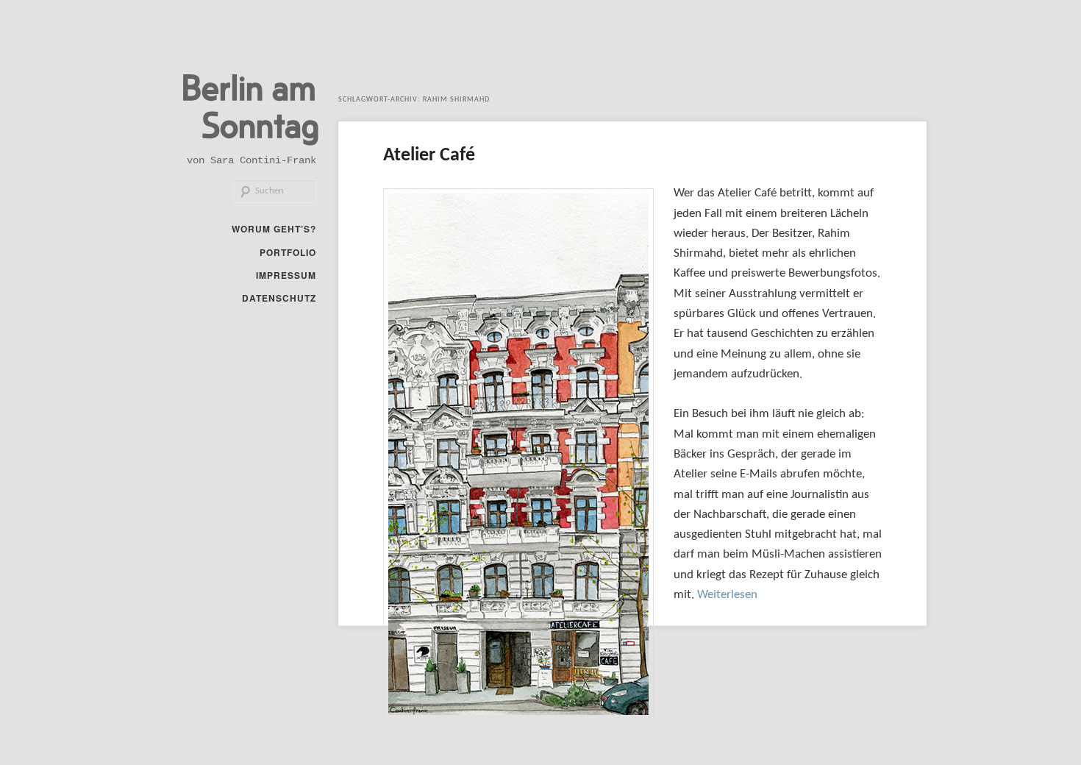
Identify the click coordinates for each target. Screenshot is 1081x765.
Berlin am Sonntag (250, 105)
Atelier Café (429, 156)
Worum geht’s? (274, 228)
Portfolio (288, 252)
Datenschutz (279, 298)
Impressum (286, 275)
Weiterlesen (727, 594)
